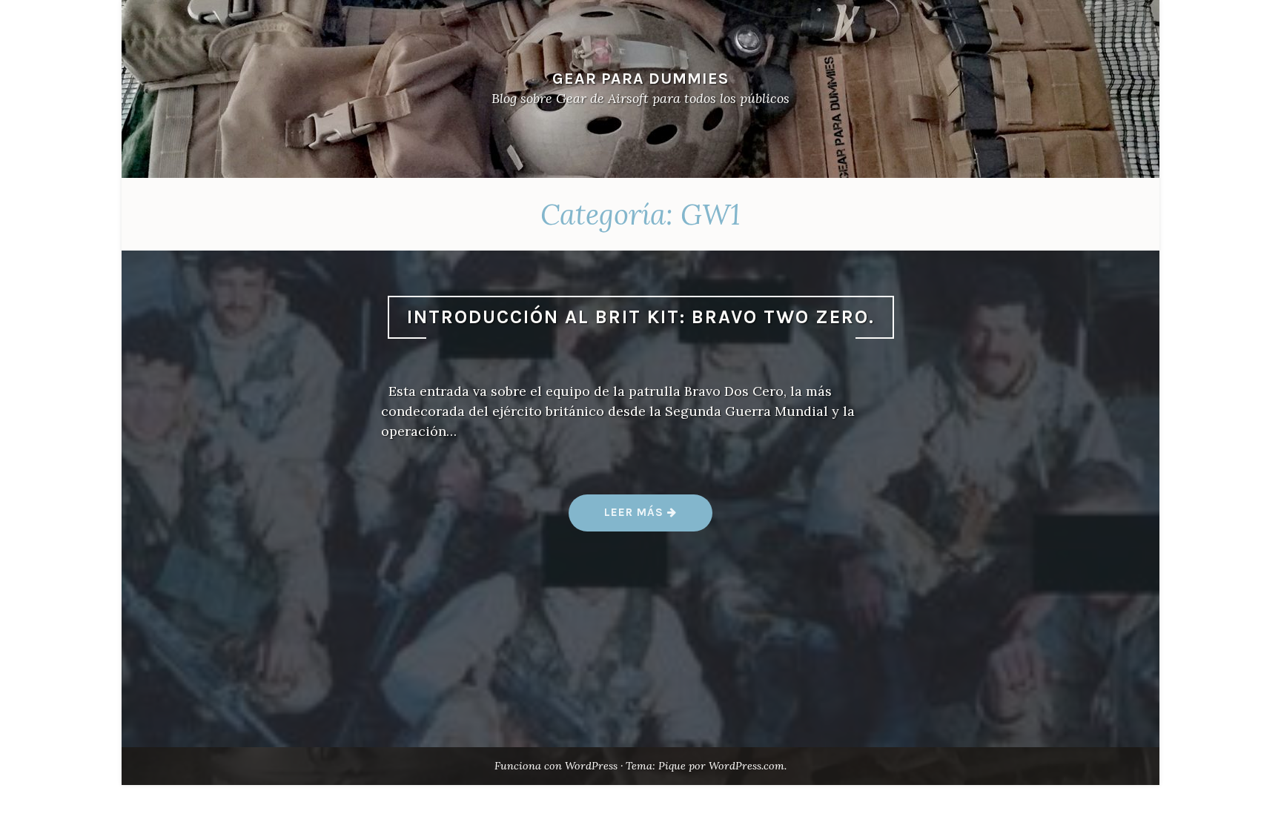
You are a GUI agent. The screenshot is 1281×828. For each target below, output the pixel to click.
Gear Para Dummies (640, 78)
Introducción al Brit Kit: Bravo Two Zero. (641, 317)
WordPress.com (746, 765)
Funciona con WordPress (556, 765)
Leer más (658, 518)
